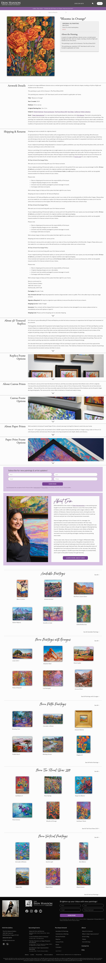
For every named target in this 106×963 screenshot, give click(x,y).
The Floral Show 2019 (61, 111)
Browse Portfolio (60, 936)
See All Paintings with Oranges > (90, 696)
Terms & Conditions (48, 954)
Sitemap (26, 954)
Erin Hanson (80, 115)
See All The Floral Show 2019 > (90, 828)
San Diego (71, 111)
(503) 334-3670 (79, 3)
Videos (84, 939)
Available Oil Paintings (62, 931)
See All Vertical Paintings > (91, 894)
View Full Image (46, 73)
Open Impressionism (38, 115)
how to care (77, 156)
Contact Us (85, 946)
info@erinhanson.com (9, 940)
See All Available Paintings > (91, 632)
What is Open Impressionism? (90, 934)
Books (57, 944)
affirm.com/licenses (35, 960)
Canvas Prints (60, 942)
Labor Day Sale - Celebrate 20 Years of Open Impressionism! (53, 8)
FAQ (83, 950)
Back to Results (53, 12)
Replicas (58, 939)
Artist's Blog (85, 936)
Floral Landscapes (49, 111)
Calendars (58, 947)
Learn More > (59, 951)
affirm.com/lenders (98, 958)
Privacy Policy (45, 487)
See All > (96, 574)
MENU (100, 3)
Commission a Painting (62, 934)
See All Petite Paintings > (92, 762)
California (77, 111)
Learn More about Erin (75, 558)
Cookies (32, 954)
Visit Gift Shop (86, 942)
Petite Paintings (38, 111)
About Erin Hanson (87, 931)
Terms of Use (37, 487)
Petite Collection (85, 111)
